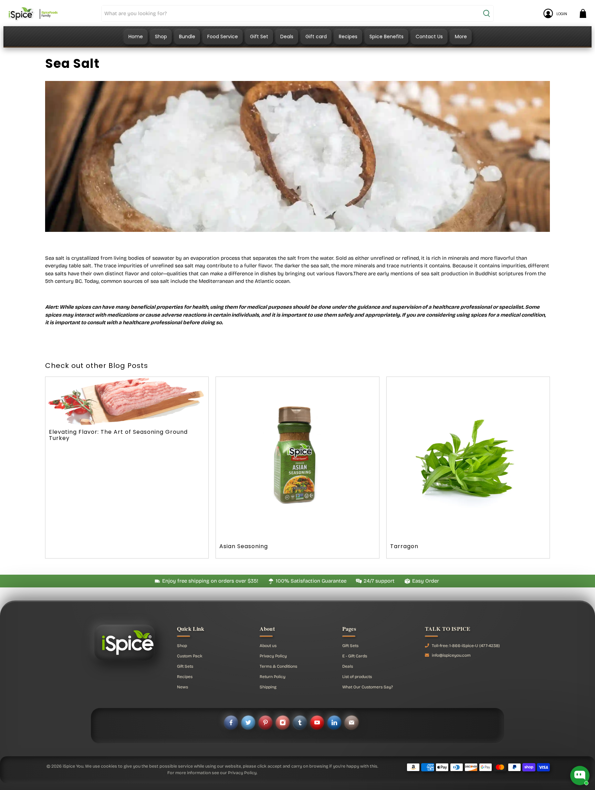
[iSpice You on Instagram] (283, 722)
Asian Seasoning (243, 546)
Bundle (187, 36)
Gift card (316, 36)
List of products (357, 676)
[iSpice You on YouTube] (317, 722)
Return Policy (272, 676)
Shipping (268, 687)
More (461, 36)
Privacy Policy (273, 656)
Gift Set (259, 36)
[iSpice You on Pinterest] (265, 722)
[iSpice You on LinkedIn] (334, 722)
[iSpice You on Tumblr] (300, 722)
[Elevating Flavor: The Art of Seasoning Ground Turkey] (126, 401)
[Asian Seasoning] (297, 458)
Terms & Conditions (278, 666)
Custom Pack (189, 656)
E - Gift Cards (354, 656)
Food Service (222, 36)
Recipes (348, 36)
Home (135, 36)
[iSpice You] (33, 13)
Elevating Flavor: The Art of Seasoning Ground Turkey (118, 435)
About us (268, 645)
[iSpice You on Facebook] (231, 722)
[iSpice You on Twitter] (248, 722)
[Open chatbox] (579, 775)
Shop (161, 36)
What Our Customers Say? (367, 687)
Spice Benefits (386, 36)
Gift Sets (185, 666)
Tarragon (404, 546)
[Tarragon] (468, 458)
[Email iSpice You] (351, 722)
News (182, 687)
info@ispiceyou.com (451, 655)
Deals (286, 36)
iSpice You (73, 766)
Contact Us (429, 36)
